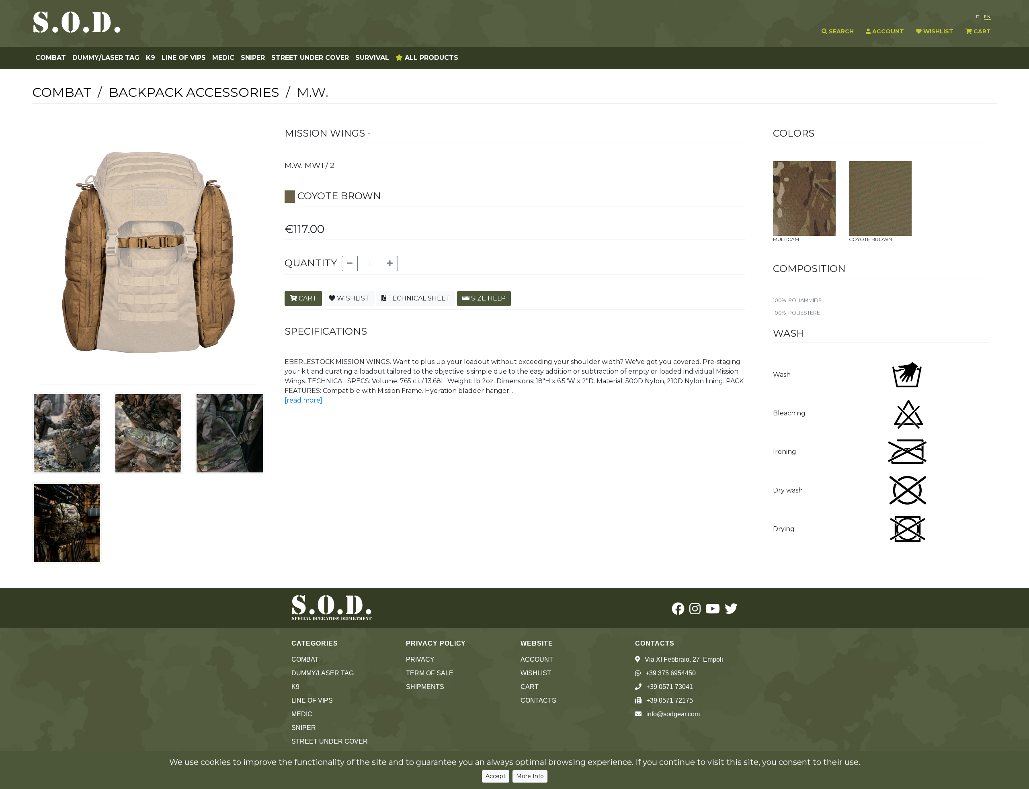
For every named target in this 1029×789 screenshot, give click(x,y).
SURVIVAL (372, 57)
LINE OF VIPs (184, 57)
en (987, 16)
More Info (530, 776)
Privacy (420, 659)
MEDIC (223, 57)
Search (840, 31)
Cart (530, 686)
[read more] (303, 400)
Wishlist (536, 673)
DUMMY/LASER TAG (105, 57)
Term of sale (429, 673)
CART (981, 31)
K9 (150, 57)
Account (537, 659)
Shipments (425, 686)
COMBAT (50, 57)
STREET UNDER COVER (310, 57)
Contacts (538, 700)
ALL (430, 57)
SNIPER (253, 57)
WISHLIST (937, 31)
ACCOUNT (887, 31)
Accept (496, 776)
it (977, 16)
